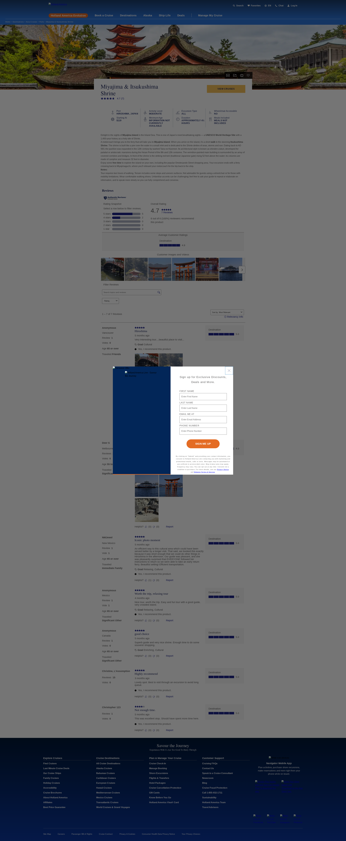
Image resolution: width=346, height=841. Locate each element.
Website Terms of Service (204, 472)
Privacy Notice (223, 469)
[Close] (229, 371)
